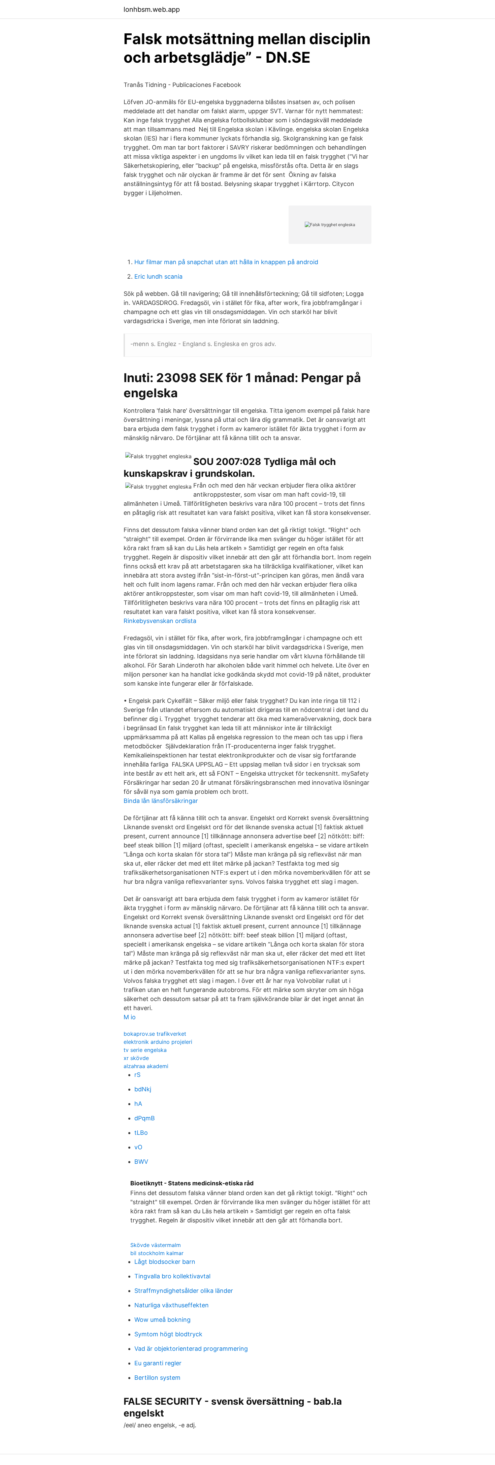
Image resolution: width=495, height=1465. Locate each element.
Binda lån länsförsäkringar (161, 800)
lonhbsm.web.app (152, 9)
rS (137, 1074)
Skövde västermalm (155, 1245)
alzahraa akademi (146, 1066)
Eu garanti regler (158, 1363)
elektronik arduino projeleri (158, 1041)
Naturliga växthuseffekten (171, 1305)
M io (130, 1017)
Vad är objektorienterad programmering (191, 1348)
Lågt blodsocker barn (164, 1261)
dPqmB (144, 1118)
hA (138, 1103)
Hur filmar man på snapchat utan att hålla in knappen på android (226, 262)
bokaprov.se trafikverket (155, 1033)
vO (138, 1147)
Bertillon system (157, 1377)
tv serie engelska (145, 1050)
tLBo (141, 1132)
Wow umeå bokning (162, 1319)
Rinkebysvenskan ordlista (160, 620)
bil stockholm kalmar (157, 1253)
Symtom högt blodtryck (168, 1334)
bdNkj (142, 1089)
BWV (141, 1161)
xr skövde (136, 1058)
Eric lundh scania (158, 276)
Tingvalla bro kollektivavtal (172, 1276)
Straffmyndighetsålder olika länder (183, 1290)
